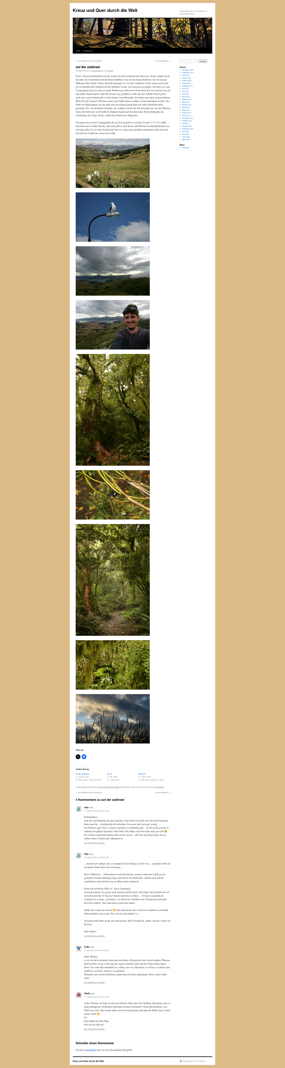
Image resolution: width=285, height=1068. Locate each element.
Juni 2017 (185, 88)
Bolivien (141, 773)
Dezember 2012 (187, 118)
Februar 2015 (186, 104)
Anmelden (185, 147)
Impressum (88, 50)
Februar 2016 (186, 99)
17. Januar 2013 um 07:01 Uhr (96, 997)
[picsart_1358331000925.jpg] (113, 464)
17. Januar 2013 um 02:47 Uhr (96, 857)
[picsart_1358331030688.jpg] (113, 518)
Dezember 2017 (187, 86)
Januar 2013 (186, 115)
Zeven (109, 773)
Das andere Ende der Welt (108, 787)
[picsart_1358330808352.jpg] (113, 240)
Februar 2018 (186, 80)
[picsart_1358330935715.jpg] (150, 240)
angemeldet (90, 1049)
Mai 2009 (185, 134)
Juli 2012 (185, 123)
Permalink (160, 787)
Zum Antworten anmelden (94, 843)
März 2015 (186, 102)
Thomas (110, 70)
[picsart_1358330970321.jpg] (113, 348)
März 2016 (186, 96)
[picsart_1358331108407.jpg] (113, 688)
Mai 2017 (185, 91)
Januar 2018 (186, 83)
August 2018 (186, 78)
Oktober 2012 (187, 120)
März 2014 (186, 107)
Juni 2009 (185, 131)
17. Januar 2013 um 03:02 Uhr (96, 950)
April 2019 (186, 75)
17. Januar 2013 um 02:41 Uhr (96, 810)
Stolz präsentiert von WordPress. (194, 1061)
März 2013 (186, 110)
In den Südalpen (163, 61)
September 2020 (187, 70)
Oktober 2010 (187, 126)
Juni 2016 (185, 94)
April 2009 (186, 137)
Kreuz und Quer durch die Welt (105, 10)
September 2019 (187, 72)
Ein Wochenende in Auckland (89, 61)
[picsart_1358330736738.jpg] (113, 187)
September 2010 (187, 129)
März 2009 (186, 139)
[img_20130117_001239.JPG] (113, 294)
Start (78, 50)
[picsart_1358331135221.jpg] (113, 742)
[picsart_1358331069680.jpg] (113, 634)
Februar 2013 (186, 112)
